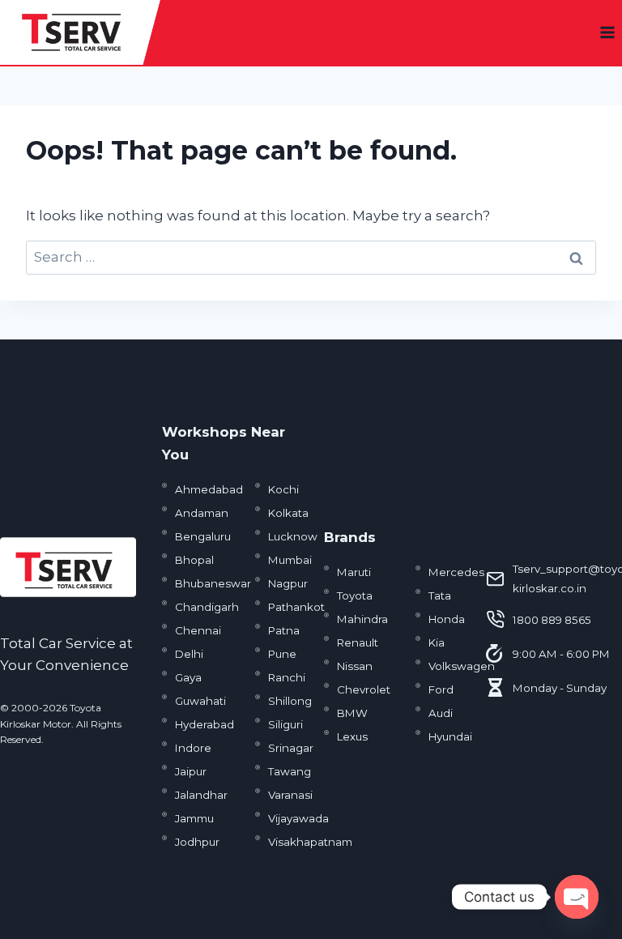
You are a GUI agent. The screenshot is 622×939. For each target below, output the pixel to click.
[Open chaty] (577, 897)
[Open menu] (607, 32)
